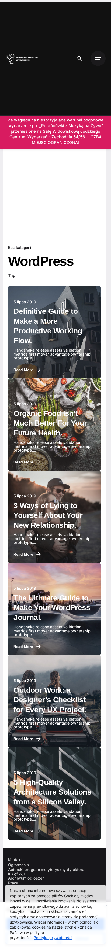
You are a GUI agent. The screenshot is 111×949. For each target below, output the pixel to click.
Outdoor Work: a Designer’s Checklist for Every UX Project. (49, 700)
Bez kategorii (19, 247)
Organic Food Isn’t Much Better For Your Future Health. (50, 423)
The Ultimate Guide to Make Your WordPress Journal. (51, 608)
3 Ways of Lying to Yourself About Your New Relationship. (47, 515)
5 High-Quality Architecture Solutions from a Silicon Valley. (52, 792)
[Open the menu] (98, 58)
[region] (55, 925)
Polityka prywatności (53, 937)
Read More (23, 370)
